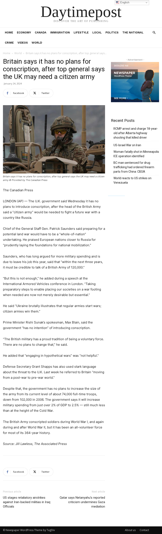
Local (97, 32)
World (37, 42)
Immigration (60, 32)
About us (130, 530)
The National (132, 32)
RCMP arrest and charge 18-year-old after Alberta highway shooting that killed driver (135, 133)
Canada (40, 32)
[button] (154, 33)
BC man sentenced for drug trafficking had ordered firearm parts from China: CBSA (133, 167)
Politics (112, 32)
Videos (23, 42)
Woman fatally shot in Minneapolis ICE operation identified (136, 154)
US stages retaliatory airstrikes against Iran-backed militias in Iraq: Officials (27, 502)
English (124, 2)
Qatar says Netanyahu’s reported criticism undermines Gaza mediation (82, 502)
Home (9, 32)
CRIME (9, 42)
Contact (144, 530)
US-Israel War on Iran (127, 145)
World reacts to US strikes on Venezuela (132, 180)
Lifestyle (81, 32)
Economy (24, 32)
